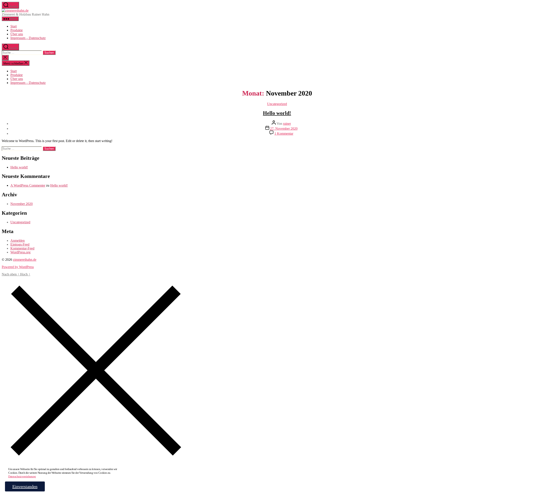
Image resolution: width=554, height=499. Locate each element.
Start (13, 26)
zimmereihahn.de (24, 259)
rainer (287, 123)
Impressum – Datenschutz (28, 38)
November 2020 (21, 204)
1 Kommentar (283, 133)
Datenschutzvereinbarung (22, 476)
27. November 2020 (284, 128)
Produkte (16, 30)
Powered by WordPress (18, 267)
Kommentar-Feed (22, 248)
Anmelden (17, 240)
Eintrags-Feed (19, 244)
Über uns (16, 34)
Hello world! (277, 113)
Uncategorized (277, 104)
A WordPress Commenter (27, 185)
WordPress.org (20, 252)
